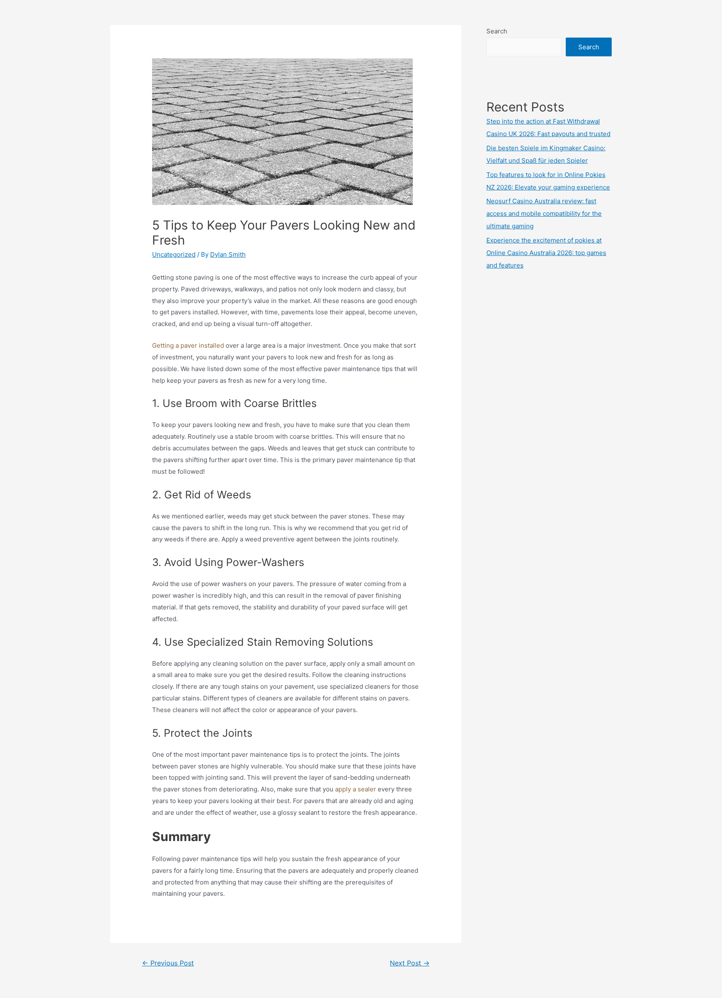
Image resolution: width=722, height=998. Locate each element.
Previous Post (168, 963)
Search (496, 31)
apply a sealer (356, 789)
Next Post (410, 963)
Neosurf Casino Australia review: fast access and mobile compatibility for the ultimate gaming (544, 213)
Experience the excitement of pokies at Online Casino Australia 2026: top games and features (546, 252)
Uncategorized (174, 254)
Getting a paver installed (189, 345)
